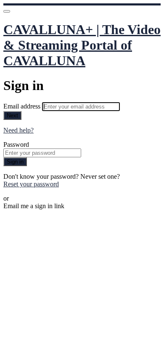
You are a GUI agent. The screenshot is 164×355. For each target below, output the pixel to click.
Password (16, 144)
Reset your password (31, 184)
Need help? (18, 130)
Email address (22, 106)
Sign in (15, 162)
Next (12, 115)
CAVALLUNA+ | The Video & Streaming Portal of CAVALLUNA (82, 45)
